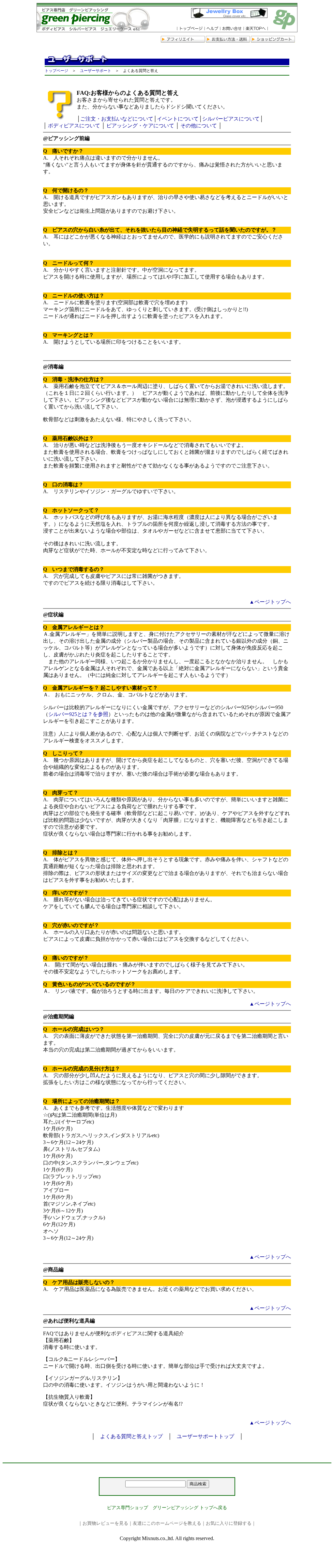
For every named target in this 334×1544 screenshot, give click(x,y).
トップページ (56, 70)
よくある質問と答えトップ (131, 1436)
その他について (198, 125)
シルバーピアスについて (231, 119)
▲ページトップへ (270, 602)
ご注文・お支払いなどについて (116, 119)
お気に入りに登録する (228, 1523)
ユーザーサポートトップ (205, 1436)
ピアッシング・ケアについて (140, 125)
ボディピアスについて (74, 125)
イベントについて (178, 119)
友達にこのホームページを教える (167, 1523)
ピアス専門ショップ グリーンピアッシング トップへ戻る (167, 1507)
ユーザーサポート (95, 70)
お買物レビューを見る (105, 1523)
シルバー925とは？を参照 (78, 714)
